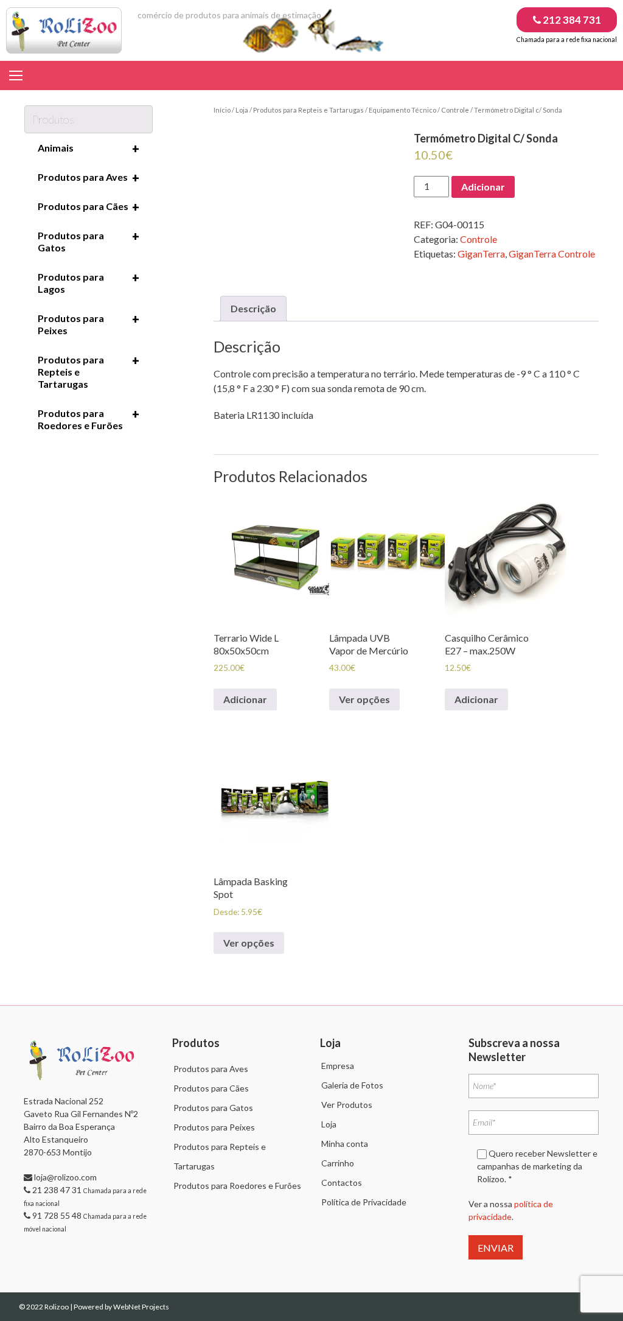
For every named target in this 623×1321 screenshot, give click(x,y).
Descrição (253, 308)
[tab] (253, 308)
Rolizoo (57, 1306)
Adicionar (483, 186)
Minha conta (344, 1143)
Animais (88, 148)
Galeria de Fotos (352, 1085)
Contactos (341, 1182)
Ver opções (364, 699)
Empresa (337, 1065)
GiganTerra (481, 253)
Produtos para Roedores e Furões (88, 419)
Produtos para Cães (88, 207)
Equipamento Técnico (402, 110)
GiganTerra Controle (552, 253)
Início (222, 110)
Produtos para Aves (88, 177)
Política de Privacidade (363, 1202)
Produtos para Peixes (88, 324)
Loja (241, 110)
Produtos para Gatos (88, 241)
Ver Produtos (346, 1104)
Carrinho (337, 1163)
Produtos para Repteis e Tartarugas (308, 110)
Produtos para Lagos (88, 282)
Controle (455, 110)
